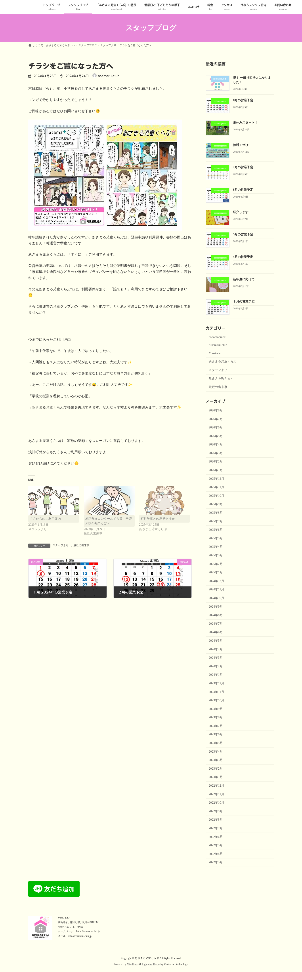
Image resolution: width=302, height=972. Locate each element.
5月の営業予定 (243, 234)
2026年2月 (216, 461)
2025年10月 (216, 495)
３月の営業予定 (244, 301)
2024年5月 (216, 640)
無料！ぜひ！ (242, 144)
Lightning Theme (151, 964)
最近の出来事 (81, 545)
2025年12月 (216, 478)
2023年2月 (216, 768)
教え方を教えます (221, 378)
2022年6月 (216, 836)
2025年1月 (216, 572)
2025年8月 (216, 512)
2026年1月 (216, 470)
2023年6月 (216, 734)
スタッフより (61, 545)
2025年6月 (216, 529)
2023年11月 (216, 691)
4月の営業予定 (243, 256)
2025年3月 (216, 555)
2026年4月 (216, 444)
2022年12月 (216, 785)
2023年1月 (216, 777)
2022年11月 (216, 794)
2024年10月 (216, 598)
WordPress (133, 964)
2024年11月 (216, 589)
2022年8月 (216, 819)
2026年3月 (216, 453)
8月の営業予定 (243, 100)
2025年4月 (216, 546)
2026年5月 (216, 435)
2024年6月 (216, 632)
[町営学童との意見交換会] (164, 500)
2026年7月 (216, 418)
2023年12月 (216, 683)
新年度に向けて (244, 279)
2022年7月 (216, 828)
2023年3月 (216, 760)
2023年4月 (216, 751)
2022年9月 (216, 811)
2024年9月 (216, 606)
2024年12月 (216, 580)
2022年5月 (216, 845)
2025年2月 (216, 563)
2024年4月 (216, 649)
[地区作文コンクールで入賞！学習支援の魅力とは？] (109, 500)
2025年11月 (216, 487)
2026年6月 (216, 427)
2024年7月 (216, 623)
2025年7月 (216, 521)
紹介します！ (242, 212)
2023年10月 (216, 700)
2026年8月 (216, 410)
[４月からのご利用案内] (53, 500)
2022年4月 (216, 853)
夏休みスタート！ (245, 122)
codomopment (217, 337)
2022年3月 (216, 862)
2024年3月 (216, 657)
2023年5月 (216, 743)
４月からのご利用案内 (45, 518)
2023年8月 (216, 717)
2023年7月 (216, 725)
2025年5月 (216, 538)
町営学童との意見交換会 (158, 518)
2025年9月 (216, 504)
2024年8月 (216, 615)
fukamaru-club (218, 345)
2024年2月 (216, 666)
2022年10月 (216, 802)
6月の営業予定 (243, 189)
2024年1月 (216, 674)
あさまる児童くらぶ (223, 361)
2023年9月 (216, 708)
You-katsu (215, 353)
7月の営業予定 (243, 167)
